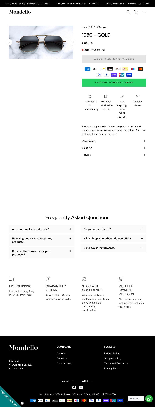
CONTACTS (64, 346)
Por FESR (112, 394)
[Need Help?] (149, 398)
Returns (86, 154)
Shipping (87, 147)
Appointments (65, 363)
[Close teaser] (22, 403)
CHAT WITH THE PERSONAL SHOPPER (114, 82)
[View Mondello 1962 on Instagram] (81, 387)
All (92, 27)
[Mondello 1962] (20, 12)
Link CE (104, 394)
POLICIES (109, 346)
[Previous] (9, 42)
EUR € (85, 380)
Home (85, 27)
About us (62, 353)
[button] (10, 396)
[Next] (73, 42)
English (65, 380)
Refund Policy (111, 353)
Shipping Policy (112, 358)
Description (88, 140)
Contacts (62, 358)
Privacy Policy (112, 368)
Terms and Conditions (116, 363)
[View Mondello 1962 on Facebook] (74, 387)
